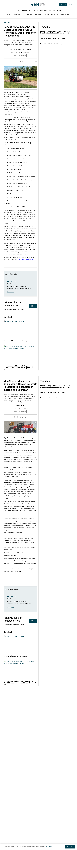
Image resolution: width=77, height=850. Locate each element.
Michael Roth (13, 49)
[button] (5, 5)
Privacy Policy (49, 846)
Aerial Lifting (38, 14)
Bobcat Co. (28, 49)
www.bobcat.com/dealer (25, 259)
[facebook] (14, 61)
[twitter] (20, 61)
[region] (38, 847)
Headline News (8, 376)
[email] (25, 61)
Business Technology (51, 14)
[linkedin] (17, 61)
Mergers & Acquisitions (12, 14)
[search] (7, 5)
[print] (36, 61)
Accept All (69, 846)
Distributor (7, 22)
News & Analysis (27, 14)
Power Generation (65, 14)
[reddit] (23, 61)
